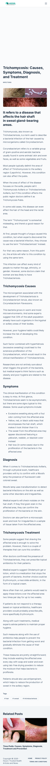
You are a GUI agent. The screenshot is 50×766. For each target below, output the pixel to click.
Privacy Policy (41, 758)
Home (30, 758)
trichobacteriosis (30, 698)
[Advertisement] (25, 33)
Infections (7, 82)
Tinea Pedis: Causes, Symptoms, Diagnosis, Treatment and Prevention (23, 747)
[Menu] (46, 3)
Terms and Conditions (38, 761)
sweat (16, 698)
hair (6, 698)
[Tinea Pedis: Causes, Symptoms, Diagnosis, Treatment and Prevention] (25, 730)
